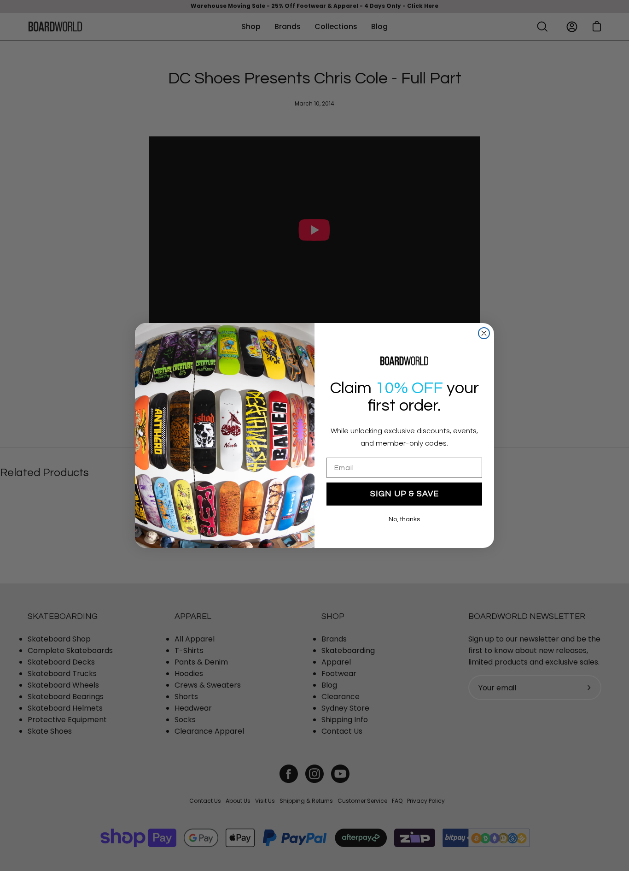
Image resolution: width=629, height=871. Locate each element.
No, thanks (404, 519)
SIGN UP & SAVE (404, 493)
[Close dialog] (483, 333)
